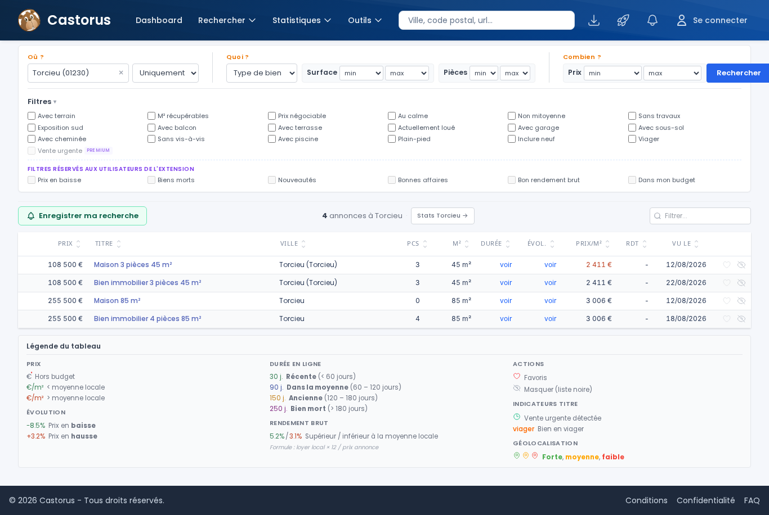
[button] (384, 172)
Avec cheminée (62, 138)
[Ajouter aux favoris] (726, 264)
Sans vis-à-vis (181, 138)
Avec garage (538, 127)
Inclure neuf (536, 138)
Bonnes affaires (423, 179)
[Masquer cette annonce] (741, 264)
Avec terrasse (300, 127)
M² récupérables (183, 115)
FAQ (752, 500)
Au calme (413, 115)
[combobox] (487, 20)
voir (506, 264)
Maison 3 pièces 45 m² (133, 264)
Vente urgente (74, 150)
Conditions (646, 500)
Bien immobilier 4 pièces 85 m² (147, 318)
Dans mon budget (666, 179)
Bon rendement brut (549, 179)
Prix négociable (302, 115)
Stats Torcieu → (442, 215)
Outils (360, 20)
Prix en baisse (59, 179)
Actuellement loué (426, 127)
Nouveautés (297, 179)
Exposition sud (60, 127)
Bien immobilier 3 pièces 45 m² (147, 282)
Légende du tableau (63, 346)
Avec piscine (298, 138)
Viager (648, 138)
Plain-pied (414, 138)
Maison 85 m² (117, 300)
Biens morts (176, 179)
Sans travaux (659, 115)
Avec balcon (177, 127)
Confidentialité (706, 500)
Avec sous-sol (661, 127)
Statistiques (296, 20)
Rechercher (221, 20)
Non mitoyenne (541, 115)
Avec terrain (56, 115)
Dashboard (159, 20)
